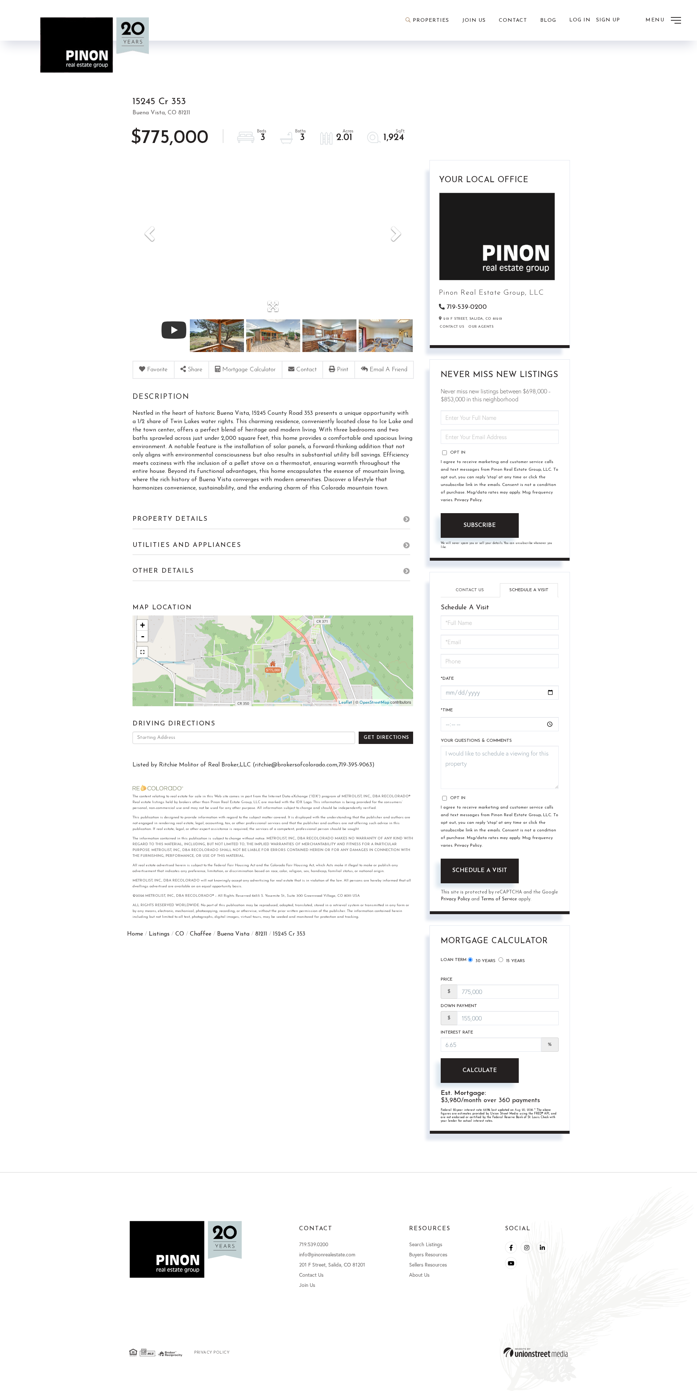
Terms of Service (499, 899)
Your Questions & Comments (476, 741)
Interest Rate (457, 1032)
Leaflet (345, 703)
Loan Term (453, 960)
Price (446, 979)
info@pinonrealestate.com (327, 1254)
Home (135, 934)
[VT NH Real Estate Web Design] (536, 1352)
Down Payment (459, 1006)
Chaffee (200, 934)
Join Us (307, 1284)
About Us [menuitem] (419, 1274)
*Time (447, 710)
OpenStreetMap (374, 703)
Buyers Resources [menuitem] (428, 1254)
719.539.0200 (313, 1244)
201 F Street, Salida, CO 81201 (332, 1264)
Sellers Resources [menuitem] (428, 1264)
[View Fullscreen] (142, 652)
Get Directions (386, 737)
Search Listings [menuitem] (425, 1244)
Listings (159, 934)
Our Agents (480, 327)
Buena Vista (233, 934)
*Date (447, 678)
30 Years (485, 961)
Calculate (479, 1070)
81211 (261, 934)
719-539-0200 (467, 307)
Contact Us (452, 327)
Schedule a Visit (529, 590)
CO (179, 934)
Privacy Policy (468, 500)
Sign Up (608, 20)
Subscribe (480, 525)
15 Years (515, 961)
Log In (580, 20)
